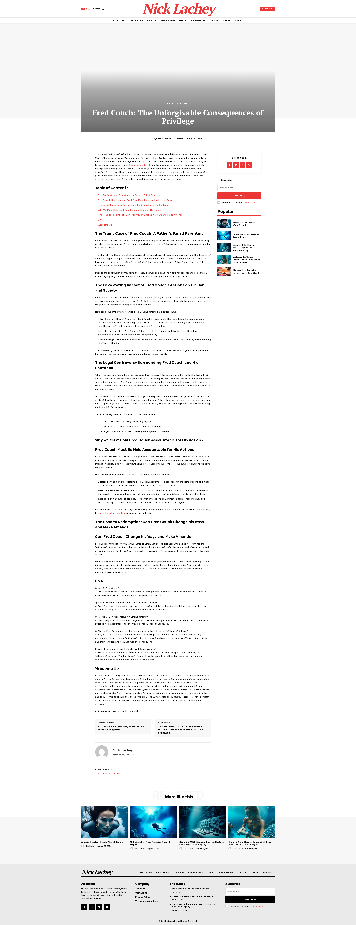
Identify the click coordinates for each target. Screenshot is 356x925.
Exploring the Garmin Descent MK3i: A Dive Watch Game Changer (246, 259)
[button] (99, 9)
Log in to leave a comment (109, 773)
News (171, 892)
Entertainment (178, 103)
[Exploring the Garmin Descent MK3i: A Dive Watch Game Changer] (223, 259)
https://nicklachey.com (123, 755)
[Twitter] (236, 165)
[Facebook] (229, 165)
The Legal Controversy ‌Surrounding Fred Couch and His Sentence (133, 205)
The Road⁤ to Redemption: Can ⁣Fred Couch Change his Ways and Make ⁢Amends (140, 214)
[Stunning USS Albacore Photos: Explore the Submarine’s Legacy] (223, 247)
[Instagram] (92, 907)
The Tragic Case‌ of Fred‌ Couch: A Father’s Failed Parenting (129, 195)
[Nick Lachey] (101, 752)
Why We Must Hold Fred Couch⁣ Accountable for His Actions (130, 210)
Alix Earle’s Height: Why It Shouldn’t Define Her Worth (121, 728)
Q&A (100, 220)
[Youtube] (107, 907)
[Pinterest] (242, 165)
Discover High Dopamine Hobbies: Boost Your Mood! (246, 271)
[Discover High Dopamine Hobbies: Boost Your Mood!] (223, 271)
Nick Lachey (164, 138)
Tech (171, 910)
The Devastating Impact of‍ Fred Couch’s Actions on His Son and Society (136, 200)
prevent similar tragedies (111, 513)
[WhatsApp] (249, 165)
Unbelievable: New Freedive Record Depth (191, 896)
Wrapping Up (105, 225)
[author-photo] (83, 846)
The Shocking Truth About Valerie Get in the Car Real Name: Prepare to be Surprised (181, 729)
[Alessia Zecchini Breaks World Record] (223, 223)
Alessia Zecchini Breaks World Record (244, 224)
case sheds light (142, 165)
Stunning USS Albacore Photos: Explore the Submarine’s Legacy (244, 248)
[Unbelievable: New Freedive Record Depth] (223, 235)
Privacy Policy (249, 202)
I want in (237, 196)
